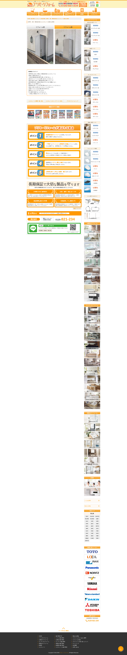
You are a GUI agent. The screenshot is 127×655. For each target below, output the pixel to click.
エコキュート (94, 14)
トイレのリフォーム (32, 14)
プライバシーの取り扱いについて (80, 641)
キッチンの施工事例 (60, 641)
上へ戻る (121, 648)
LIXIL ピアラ (92, 447)
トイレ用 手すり (92, 218)
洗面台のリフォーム (69, 14)
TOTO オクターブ (92, 430)
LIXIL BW (92, 300)
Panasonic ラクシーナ (92, 365)
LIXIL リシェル (92, 348)
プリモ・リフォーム (64, 652)
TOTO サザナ (92, 232)
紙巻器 (92, 203)
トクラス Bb (92, 373)
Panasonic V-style (92, 356)
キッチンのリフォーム (57, 14)
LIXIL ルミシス (92, 455)
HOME (40, 636)
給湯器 (81, 14)
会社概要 (75, 645)
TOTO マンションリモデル (92, 274)
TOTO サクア (92, 421)
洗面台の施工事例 (60, 643)
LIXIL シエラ (92, 331)
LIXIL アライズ (92, 240)
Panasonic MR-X (92, 291)
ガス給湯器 (92, 494)
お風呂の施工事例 (60, 639)
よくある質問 (88, 500)
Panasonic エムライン (92, 464)
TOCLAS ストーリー (92, 266)
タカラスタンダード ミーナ (92, 257)
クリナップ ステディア (92, 390)
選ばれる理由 (88, 506)
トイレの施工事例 (60, 638)
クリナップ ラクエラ (92, 382)
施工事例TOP (59, 636)
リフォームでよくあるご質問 (79, 638)
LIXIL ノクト (92, 339)
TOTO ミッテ (92, 314)
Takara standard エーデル (92, 399)
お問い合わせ (76, 647)
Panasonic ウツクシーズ (92, 472)
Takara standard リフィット (92, 408)
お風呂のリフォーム (45, 14)
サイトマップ (76, 643)
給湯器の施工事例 (60, 645)
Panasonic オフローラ (92, 249)
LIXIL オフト (92, 438)
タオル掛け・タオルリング (92, 211)
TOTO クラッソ (92, 322)
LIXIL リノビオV (92, 283)
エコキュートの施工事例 (61, 647)
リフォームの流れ (77, 639)
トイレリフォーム (92, 19)
